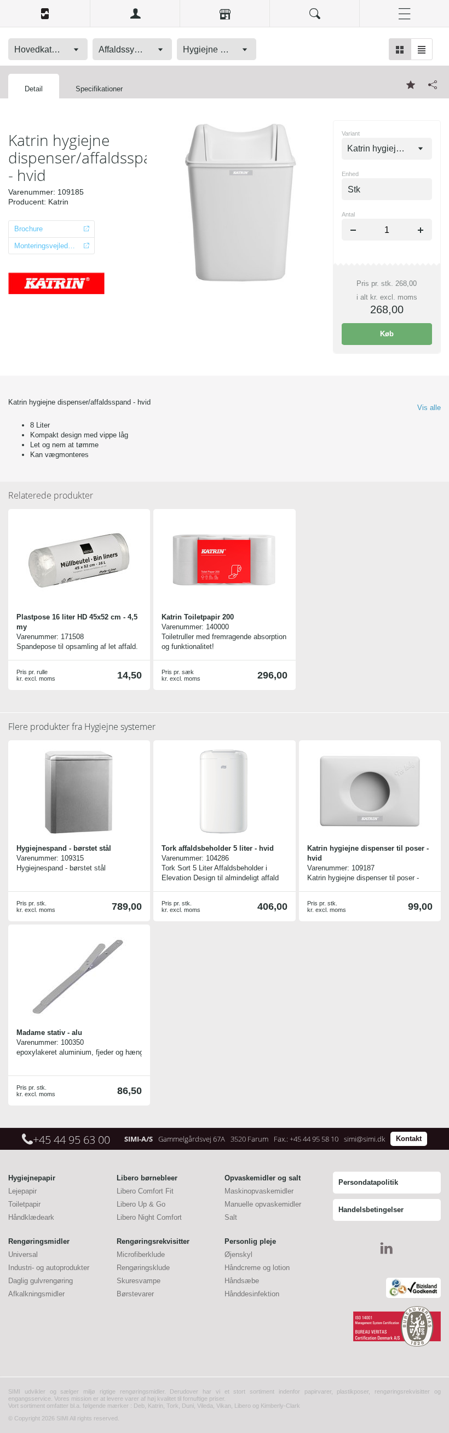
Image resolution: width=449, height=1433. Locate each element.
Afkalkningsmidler (36, 1294)
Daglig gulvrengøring (40, 1281)
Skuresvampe (138, 1281)
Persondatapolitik (368, 1182)
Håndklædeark (31, 1217)
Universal (23, 1254)
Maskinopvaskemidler (259, 1191)
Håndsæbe (242, 1281)
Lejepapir (22, 1191)
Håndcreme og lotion (257, 1268)
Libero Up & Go (141, 1204)
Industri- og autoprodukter (48, 1268)
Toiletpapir (24, 1204)
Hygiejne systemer (82, 727)
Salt (231, 1217)
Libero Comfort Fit (145, 1191)
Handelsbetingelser (371, 1210)
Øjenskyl (238, 1254)
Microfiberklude (141, 1254)
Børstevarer (135, 1294)
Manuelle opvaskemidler (263, 1204)
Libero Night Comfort (149, 1217)
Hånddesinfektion (252, 1294)
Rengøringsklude (143, 1268)
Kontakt (409, 1138)
